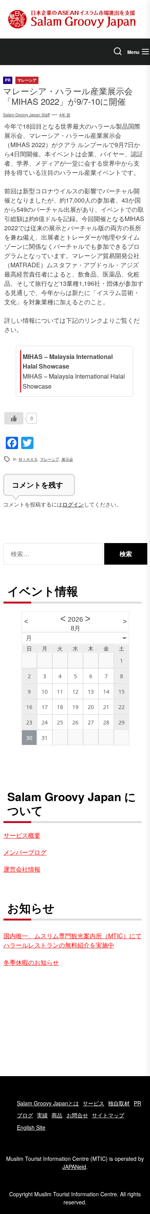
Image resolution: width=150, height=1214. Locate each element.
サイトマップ (108, 1115)
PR (137, 1103)
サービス (93, 1103)
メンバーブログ (25, 852)
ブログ (25, 1115)
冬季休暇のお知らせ (31, 962)
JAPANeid (74, 1166)
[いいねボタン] (13, 418)
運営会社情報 (21, 869)
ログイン (73, 504)
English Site (31, 1127)
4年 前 (64, 114)
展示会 (67, 459)
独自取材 (119, 1103)
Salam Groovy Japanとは (48, 1103)
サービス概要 (21, 835)
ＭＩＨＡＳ (28, 459)
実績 (42, 1115)
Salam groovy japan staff (26, 114)
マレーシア (49, 459)
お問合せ (77, 1115)
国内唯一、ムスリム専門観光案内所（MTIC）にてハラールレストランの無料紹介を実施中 (72, 940)
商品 (57, 1115)
